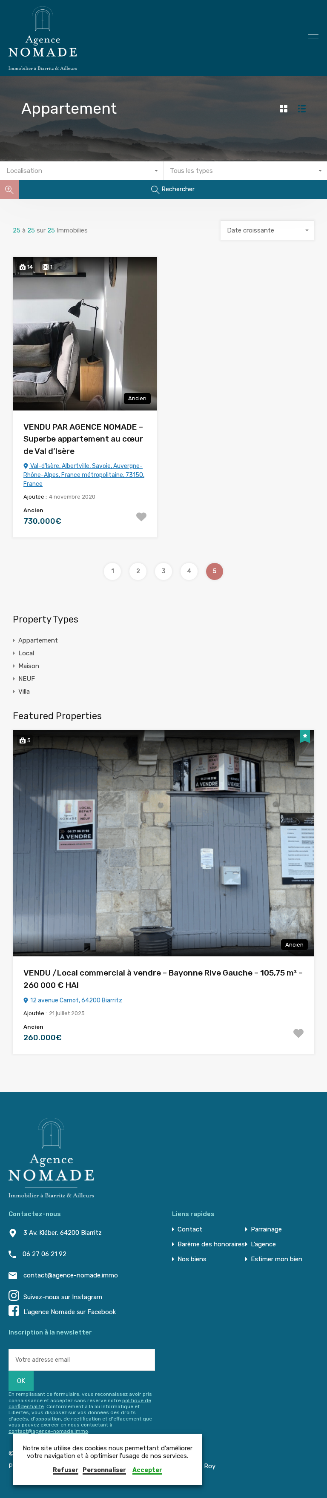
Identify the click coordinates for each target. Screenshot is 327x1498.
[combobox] (82, 170)
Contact (190, 1229)
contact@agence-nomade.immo (70, 1275)
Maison (28, 666)
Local (26, 653)
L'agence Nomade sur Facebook (69, 1312)
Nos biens (192, 1259)
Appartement (38, 640)
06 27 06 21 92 (44, 1254)
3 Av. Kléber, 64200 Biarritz (62, 1233)
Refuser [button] (65, 1470)
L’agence (263, 1244)
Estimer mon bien (276, 1259)
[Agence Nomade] (43, 66)
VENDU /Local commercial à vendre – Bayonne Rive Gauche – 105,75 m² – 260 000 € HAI (163, 979)
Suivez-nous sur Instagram (62, 1297)
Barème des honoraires (211, 1244)
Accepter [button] (147, 1470)
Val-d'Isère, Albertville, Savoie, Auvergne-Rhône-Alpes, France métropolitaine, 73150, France (83, 475)
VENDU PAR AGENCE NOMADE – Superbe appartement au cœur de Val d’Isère (83, 439)
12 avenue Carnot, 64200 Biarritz (75, 1000)
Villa (24, 691)
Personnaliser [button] (104, 1470)
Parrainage (266, 1229)
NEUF (26, 679)
